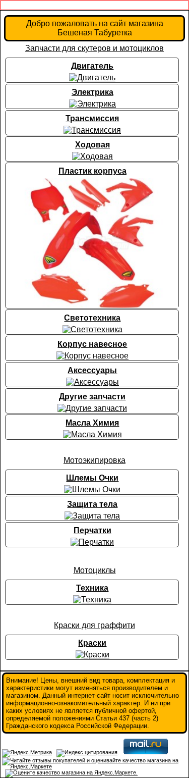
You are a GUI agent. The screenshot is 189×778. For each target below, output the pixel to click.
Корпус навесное (92, 344)
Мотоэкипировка (94, 460)
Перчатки (92, 530)
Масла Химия (92, 423)
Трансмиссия (92, 118)
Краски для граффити (94, 625)
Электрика (92, 92)
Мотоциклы (95, 570)
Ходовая (92, 144)
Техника (92, 588)
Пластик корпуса (92, 171)
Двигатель (92, 66)
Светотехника (92, 318)
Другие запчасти (92, 396)
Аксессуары (92, 370)
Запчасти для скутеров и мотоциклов (94, 48)
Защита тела (92, 504)
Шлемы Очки (92, 478)
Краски (92, 643)
